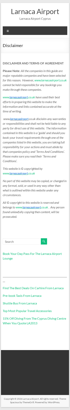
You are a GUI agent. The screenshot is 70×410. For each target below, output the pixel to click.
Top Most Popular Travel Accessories (27, 311)
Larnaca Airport (35, 11)
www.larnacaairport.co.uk (50, 80)
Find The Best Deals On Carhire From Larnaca (33, 288)
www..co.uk (19, 97)
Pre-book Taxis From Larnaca (22, 295)
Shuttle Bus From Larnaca (20, 303)
